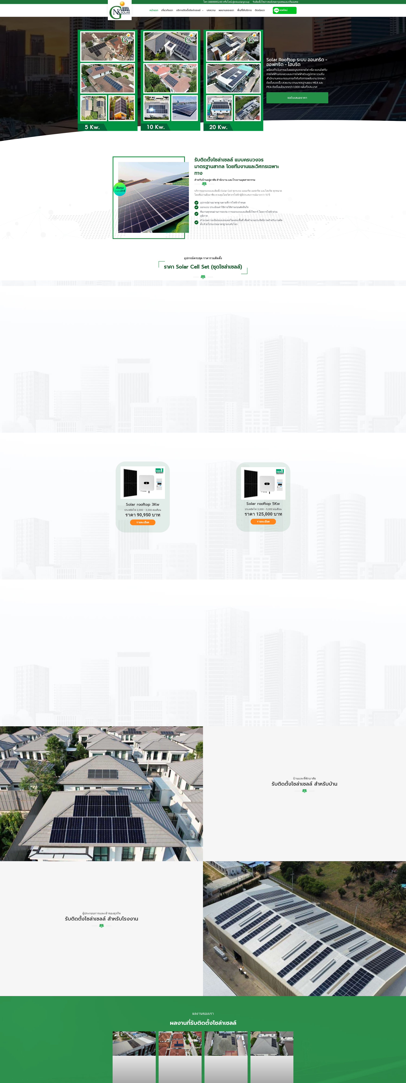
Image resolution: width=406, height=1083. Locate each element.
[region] (203, 80)
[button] (201, 10)
